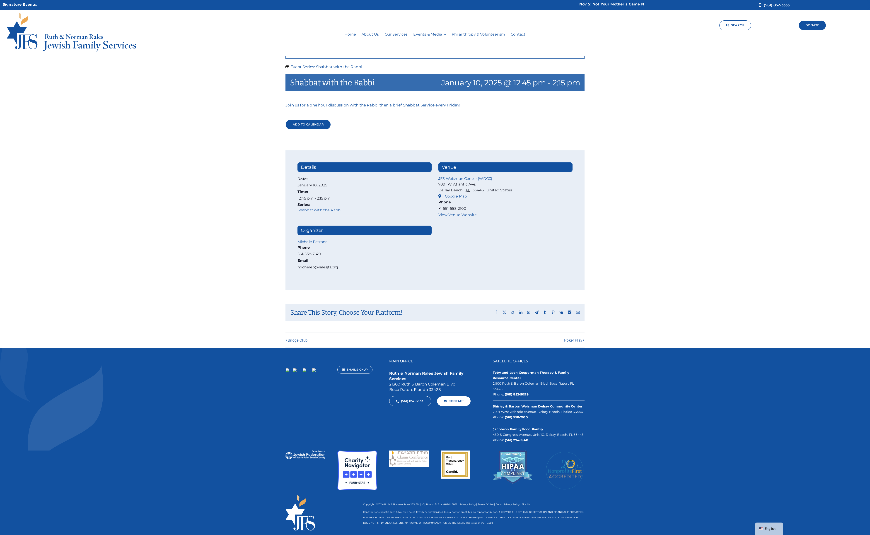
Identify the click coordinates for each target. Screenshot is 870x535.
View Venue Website (457, 215)
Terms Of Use (485, 504)
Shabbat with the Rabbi (319, 210)
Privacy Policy (467, 504)
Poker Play (573, 340)
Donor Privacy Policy (507, 504)
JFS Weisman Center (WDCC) (465, 178)
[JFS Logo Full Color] (71, 14)
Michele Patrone (312, 242)
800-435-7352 (528, 517)
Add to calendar (308, 124)
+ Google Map (454, 196)
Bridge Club (297, 340)
